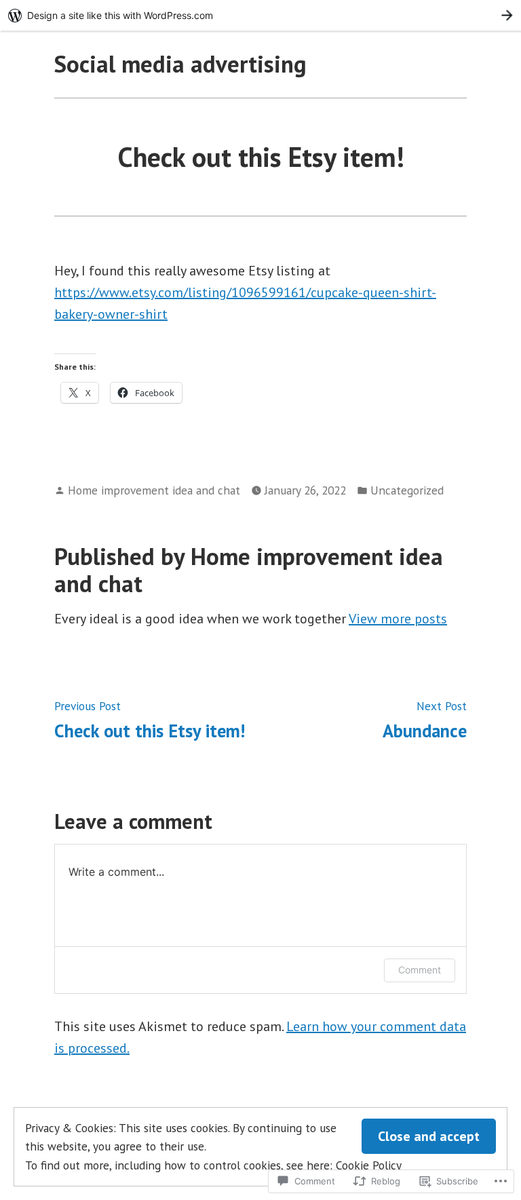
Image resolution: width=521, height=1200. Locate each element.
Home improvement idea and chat (154, 490)
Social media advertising (180, 63)
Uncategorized (407, 490)
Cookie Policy (369, 1165)
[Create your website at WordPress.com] (260, 15)
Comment (419, 969)
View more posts (398, 618)
